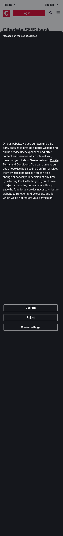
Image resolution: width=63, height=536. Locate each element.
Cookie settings (30, 327)
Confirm (31, 307)
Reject (31, 317)
